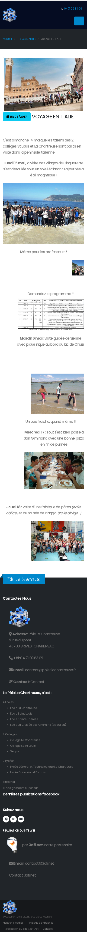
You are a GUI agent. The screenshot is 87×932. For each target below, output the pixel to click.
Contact (37, 681)
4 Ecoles (8, 702)
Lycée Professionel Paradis (28, 772)
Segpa (14, 751)
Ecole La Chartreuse (23, 708)
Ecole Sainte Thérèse (24, 719)
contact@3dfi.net (39, 863)
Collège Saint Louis (23, 746)
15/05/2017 (18, 117)
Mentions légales (13, 923)
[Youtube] (21, 819)
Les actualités (26, 39)
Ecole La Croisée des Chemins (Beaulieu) (38, 725)
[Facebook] (6, 819)
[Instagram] (13, 819)
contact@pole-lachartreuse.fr (50, 670)
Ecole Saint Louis (21, 713)
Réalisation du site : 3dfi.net (22, 929)
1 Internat (9, 782)
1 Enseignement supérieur (20, 788)
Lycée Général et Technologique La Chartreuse (41, 767)
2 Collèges (10, 734)
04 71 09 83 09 (73, 8)
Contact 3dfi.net (22, 875)
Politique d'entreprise (40, 923)
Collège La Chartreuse (25, 740)
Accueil (8, 39)
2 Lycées (8, 761)
